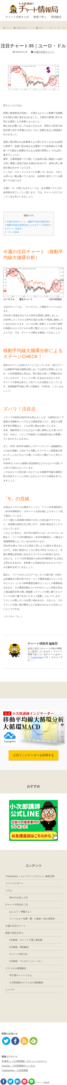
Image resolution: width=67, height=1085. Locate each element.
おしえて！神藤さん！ (20, 911)
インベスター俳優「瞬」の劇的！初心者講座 (32, 918)
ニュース (9, 989)
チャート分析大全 (18, 954)
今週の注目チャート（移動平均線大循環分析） (28, 221)
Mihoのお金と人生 (18, 897)
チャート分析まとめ (17, 17)
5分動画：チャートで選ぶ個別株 (25, 940)
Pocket (24, 1081)
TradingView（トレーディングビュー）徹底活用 (29, 876)
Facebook (3, 1081)
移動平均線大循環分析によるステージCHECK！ (28, 225)
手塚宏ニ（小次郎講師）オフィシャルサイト (24, 1061)
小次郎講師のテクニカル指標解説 (26, 982)
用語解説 (56, 17)
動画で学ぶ (40, 17)
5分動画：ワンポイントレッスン (25, 961)
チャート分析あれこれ (16, 904)
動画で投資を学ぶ (14, 933)
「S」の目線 (12, 232)
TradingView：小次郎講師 (15, 1070)
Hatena (17, 1081)
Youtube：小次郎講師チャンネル (18, 1065)
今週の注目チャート (44, 52)
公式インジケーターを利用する (33, 755)
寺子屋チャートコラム (20, 975)
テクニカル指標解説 (15, 968)
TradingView (37, 657)
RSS (24, 1041)
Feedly (33, 1041)
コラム (8, 890)
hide (31, 215)
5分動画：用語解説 (19, 947)
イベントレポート (14, 883)
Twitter (10, 1081)
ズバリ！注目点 (13, 228)
